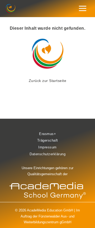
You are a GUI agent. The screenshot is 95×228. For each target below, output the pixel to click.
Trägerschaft (47, 140)
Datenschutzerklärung (47, 154)
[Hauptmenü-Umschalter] (82, 8)
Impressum (47, 147)
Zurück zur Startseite (47, 81)
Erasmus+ (47, 134)
